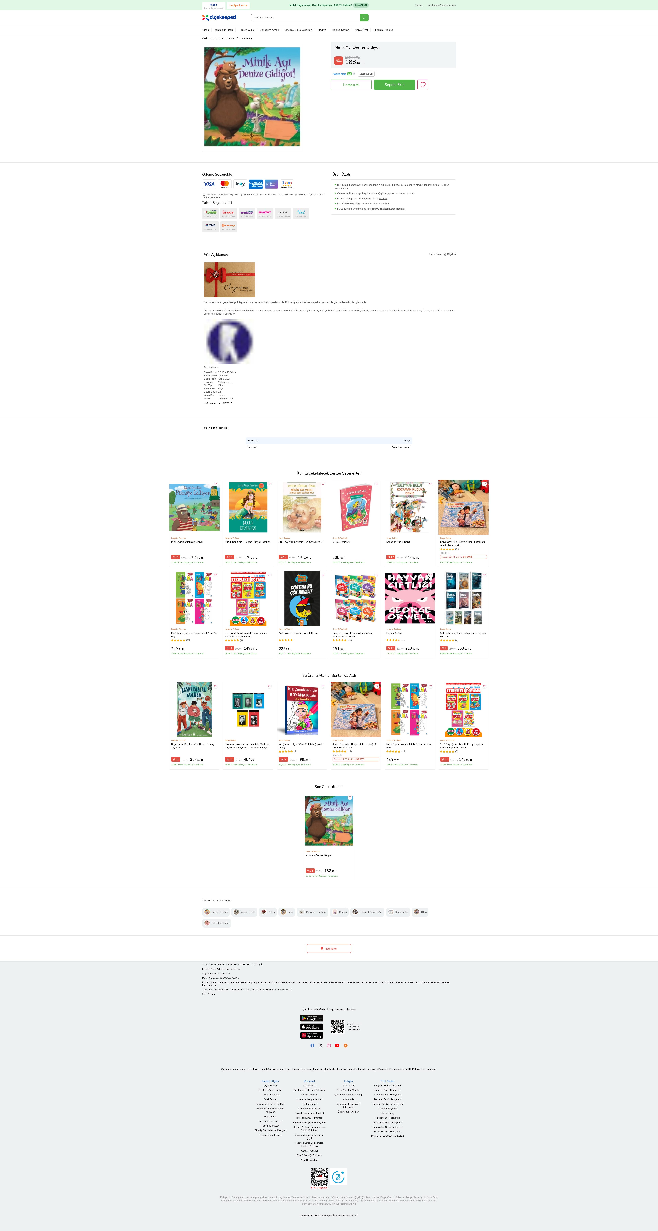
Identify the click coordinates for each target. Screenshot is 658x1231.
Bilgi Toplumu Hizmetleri (309, 1117)
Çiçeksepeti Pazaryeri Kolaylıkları (348, 1105)
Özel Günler (270, 1099)
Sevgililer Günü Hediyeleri (387, 1085)
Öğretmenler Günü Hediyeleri (387, 1104)
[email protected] (232, 969)
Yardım (419, 5)
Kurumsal (309, 1081)
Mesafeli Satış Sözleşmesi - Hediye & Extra (310, 1144)
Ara (364, 17)
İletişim (348, 1081)
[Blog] (345, 1045)
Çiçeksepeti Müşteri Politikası (309, 1090)
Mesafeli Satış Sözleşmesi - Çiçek (310, 1136)
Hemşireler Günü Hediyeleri (388, 1127)
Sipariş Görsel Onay (270, 1135)
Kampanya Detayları (309, 1108)
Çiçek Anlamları (270, 1094)
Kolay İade (348, 1099)
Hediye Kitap (339, 74)
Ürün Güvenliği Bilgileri (442, 254)
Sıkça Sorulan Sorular (348, 1090)
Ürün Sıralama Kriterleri (270, 1121)
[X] (320, 1045)
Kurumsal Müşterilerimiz (309, 1099)
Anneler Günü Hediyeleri (387, 1094)
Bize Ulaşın (349, 1085)
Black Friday (387, 1113)
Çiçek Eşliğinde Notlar (270, 1090)
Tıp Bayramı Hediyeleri (387, 1117)
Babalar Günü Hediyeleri (387, 1099)
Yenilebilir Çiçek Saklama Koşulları (270, 1110)
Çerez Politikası (309, 1150)
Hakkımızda (309, 1085)
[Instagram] (329, 1045)
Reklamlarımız (309, 1104)
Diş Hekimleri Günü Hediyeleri (387, 1136)
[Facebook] (312, 1045)
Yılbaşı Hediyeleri (387, 1108)
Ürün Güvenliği (309, 1094)
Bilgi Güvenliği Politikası (309, 1155)
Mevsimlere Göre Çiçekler (270, 1104)
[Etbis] (319, 1178)
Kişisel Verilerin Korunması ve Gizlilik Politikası (309, 1128)
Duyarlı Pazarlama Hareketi (309, 1113)
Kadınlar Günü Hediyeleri (387, 1090)
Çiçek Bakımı (270, 1085)
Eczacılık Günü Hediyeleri (387, 1131)
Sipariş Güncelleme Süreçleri (270, 1130)
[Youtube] (337, 1045)
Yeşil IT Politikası (309, 1160)
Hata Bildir (330, 949)
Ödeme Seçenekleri (348, 1111)
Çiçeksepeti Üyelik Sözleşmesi (309, 1122)
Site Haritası (270, 1116)
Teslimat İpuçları (270, 1125)
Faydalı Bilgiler (270, 1081)
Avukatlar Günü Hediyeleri (387, 1122)
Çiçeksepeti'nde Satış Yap (442, 5)
